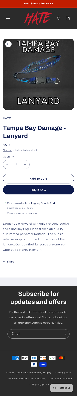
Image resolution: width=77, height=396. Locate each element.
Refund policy (38, 379)
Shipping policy (40, 384)
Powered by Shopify (40, 373)
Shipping (7, 150)
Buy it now (38, 189)
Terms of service (17, 379)
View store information (22, 213)
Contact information (61, 379)
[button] (8, 18)
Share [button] (11, 261)
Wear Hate (22, 373)
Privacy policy (63, 373)
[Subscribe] (65, 333)
